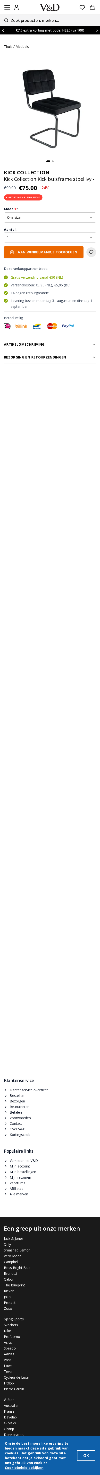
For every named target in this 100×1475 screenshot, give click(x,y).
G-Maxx (10, 1423)
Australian (11, 1405)
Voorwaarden (20, 1118)
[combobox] (50, 20)
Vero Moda (12, 1256)
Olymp (9, 1428)
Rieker (9, 1291)
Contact (16, 1123)
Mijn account (20, 1166)
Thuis (8, 46)
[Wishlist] (82, 7)
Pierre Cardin (14, 1389)
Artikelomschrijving (24, 344)
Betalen (16, 1112)
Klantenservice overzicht (29, 1090)
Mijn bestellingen (23, 1171)
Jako (7, 1296)
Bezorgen (17, 1101)
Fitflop (9, 1383)
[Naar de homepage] (49, 7)
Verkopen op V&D (24, 1160)
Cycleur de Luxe (16, 1377)
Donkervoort (14, 1434)
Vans (7, 1360)
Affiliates (16, 1188)
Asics (8, 1342)
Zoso (8, 1308)
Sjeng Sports (14, 1319)
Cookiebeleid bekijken (24, 1467)
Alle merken (19, 1194)
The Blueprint (14, 1285)
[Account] (16, 7)
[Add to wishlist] (91, 252)
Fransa (9, 1411)
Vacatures (17, 1183)
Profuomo (12, 1336)
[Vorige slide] (3, 30)
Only (7, 1244)
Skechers (11, 1325)
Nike (7, 1330)
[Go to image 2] (53, 161)
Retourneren (19, 1106)
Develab (10, 1417)
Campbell (11, 1261)
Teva (8, 1371)
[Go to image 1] (48, 161)
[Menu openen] (7, 7)
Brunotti (10, 1273)
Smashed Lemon (17, 1250)
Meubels (22, 46)
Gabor (9, 1279)
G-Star (9, 1399)
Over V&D (17, 1129)
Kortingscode (20, 1134)
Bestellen (17, 1095)
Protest (10, 1302)
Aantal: (10, 229)
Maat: (11, 209)
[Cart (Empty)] (92, 7)
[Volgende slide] (97, 30)
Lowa (8, 1365)
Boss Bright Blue (17, 1267)
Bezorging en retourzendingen (35, 357)
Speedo (10, 1348)
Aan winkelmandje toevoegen (47, 252)
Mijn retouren (20, 1177)
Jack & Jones (14, 1238)
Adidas (9, 1354)
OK (86, 1455)
